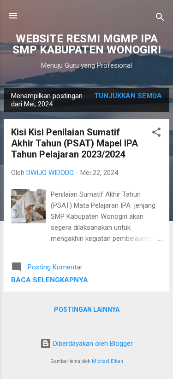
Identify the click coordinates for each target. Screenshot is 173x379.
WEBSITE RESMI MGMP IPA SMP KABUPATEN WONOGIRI (86, 44)
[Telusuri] (160, 19)
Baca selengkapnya (49, 280)
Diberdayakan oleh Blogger (92, 343)
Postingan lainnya (86, 309)
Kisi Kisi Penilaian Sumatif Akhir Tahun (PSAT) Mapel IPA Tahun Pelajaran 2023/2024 (74, 143)
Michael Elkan (107, 361)
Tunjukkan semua (128, 96)
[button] (156, 134)
